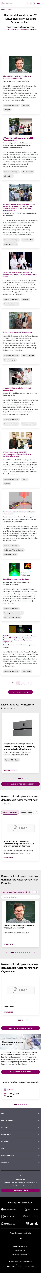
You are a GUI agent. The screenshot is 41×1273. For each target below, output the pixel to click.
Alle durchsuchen (20, 692)
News (3, 1113)
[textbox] (20, 897)
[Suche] (27, 4)
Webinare (5, 1141)
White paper (6, 1134)
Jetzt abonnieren (20, 1190)
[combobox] (20, 897)
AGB (20, 1266)
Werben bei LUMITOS (20, 1246)
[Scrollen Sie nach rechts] (36, 812)
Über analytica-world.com (20, 1254)
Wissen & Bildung (7, 1155)
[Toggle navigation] (38, 3)
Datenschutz (29, 1266)
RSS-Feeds (5, 1162)
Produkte (5, 1127)
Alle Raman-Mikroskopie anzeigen (20, 784)
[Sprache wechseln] (34, 4)
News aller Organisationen (20, 1028)
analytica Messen (8, 1120)
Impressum (11, 1266)
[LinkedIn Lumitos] (20, 1238)
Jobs (3, 1148)
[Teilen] (30, 4)
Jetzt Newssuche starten (20, 1072)
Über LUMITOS (20, 1250)
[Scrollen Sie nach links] (33, 812)
